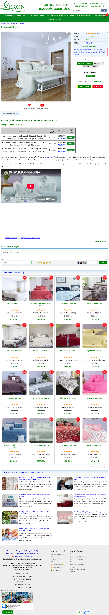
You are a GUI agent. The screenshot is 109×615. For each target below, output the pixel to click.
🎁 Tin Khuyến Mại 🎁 (57, 564)
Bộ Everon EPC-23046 (14, 351)
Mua (70, 137)
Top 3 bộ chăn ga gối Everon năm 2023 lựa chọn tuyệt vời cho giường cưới (90, 495)
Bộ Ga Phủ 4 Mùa (85, 63)
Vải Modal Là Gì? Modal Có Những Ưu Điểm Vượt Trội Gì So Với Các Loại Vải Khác (34, 478)
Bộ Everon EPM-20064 (68, 445)
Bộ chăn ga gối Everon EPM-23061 (41, 305)
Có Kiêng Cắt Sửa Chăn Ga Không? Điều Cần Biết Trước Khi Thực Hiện (34, 530)
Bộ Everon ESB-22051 (41, 445)
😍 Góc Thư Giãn (56, 570)
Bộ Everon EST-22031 (94, 351)
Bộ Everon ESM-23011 (14, 303)
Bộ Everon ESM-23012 (41, 351)
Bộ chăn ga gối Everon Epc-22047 (14, 446)
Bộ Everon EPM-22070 (95, 445)
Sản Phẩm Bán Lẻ (98, 15)
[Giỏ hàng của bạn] (105, 17)
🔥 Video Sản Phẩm (56, 567)
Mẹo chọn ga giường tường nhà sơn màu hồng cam (89, 512)
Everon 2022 (49, 157)
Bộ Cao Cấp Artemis (83, 15)
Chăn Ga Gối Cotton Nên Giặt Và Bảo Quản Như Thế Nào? (89, 478)
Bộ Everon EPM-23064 (95, 303)
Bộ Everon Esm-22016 (94, 398)
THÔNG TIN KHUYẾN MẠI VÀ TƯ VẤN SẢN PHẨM (23, 473)
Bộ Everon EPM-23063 (68, 303)
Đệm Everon (9, 15)
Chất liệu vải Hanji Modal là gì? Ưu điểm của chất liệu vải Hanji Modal (35, 512)
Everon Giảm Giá (21, 15)
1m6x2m (90, 76)
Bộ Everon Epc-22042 (68, 398)
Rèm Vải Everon (54, 19)
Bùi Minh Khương (101, 241)
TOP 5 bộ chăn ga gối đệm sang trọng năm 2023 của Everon (34, 495)
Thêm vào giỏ (84, 86)
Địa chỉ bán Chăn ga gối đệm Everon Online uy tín (22, 238)
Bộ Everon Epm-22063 (41, 398)
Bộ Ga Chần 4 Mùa (90, 67)
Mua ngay (98, 86)
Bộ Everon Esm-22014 (14, 398)
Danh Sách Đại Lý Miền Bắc (78, 557)
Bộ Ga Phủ (98, 63)
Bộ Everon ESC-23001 (68, 351)
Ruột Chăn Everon (53, 15)
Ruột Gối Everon (67, 15)
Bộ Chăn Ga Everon (37, 15)
